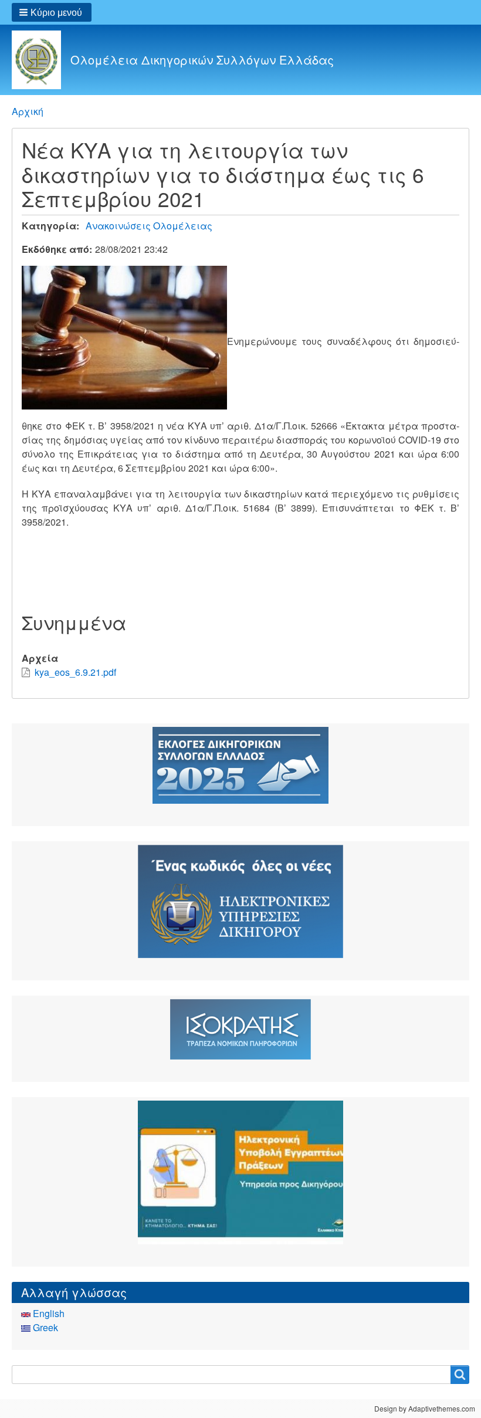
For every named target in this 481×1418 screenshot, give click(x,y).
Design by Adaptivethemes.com (424, 1408)
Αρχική (27, 111)
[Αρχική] (41, 60)
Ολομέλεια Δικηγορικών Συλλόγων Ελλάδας (202, 59)
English (48, 1313)
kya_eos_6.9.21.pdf (75, 672)
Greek (44, 1327)
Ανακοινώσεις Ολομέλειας (149, 225)
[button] (52, 12)
